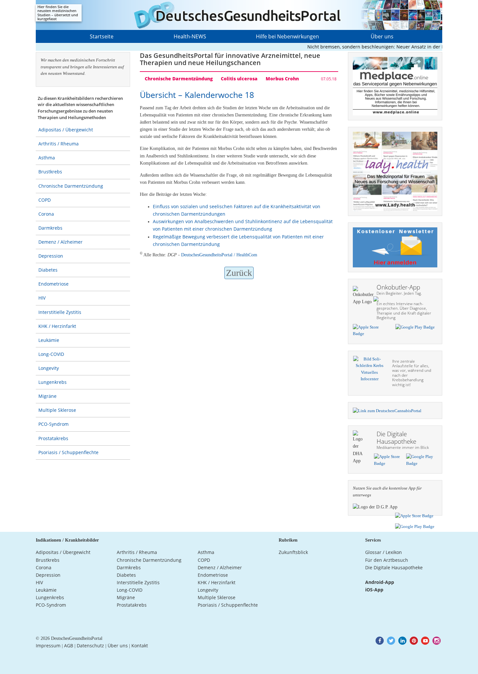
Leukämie (48, 340)
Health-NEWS (190, 36)
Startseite (101, 36)
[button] (380, 641)
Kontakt (139, 645)
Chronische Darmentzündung (70, 186)
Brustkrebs (50, 171)
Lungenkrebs (52, 382)
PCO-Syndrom (53, 424)
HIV (42, 298)
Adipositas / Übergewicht (65, 130)
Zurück (239, 273)
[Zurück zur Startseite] (239, 15)
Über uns (382, 36)
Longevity (48, 368)
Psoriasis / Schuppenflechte (68, 452)
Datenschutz (90, 645)
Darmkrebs (50, 228)
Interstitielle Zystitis (59, 312)
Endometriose (53, 284)
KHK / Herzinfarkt (57, 326)
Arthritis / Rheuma (58, 144)
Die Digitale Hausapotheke (394, 567)
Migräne (47, 396)
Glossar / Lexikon (383, 552)
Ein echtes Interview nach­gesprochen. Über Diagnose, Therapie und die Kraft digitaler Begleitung (404, 310)
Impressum (48, 645)
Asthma (46, 158)
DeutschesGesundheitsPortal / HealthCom (219, 254)
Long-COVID (51, 354)
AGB (68, 645)
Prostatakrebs (53, 438)
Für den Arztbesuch (386, 560)
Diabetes (48, 270)
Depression (50, 256)
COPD (44, 200)
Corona (46, 214)
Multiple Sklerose (57, 410)
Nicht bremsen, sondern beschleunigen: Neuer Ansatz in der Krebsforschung (383, 47)
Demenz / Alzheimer (60, 242)
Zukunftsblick (293, 552)
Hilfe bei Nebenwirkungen (287, 36)
